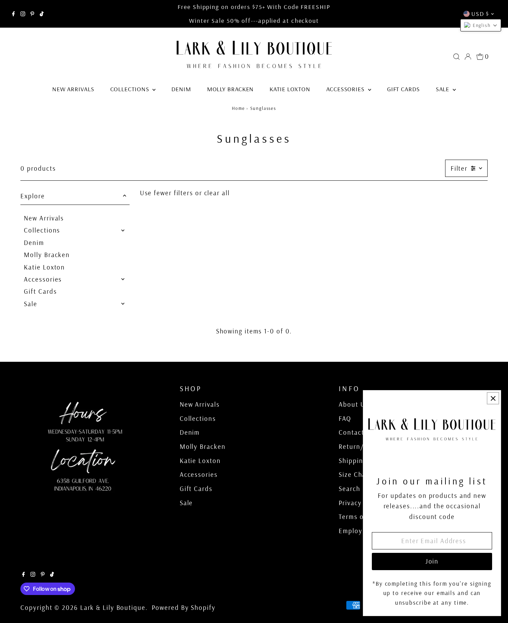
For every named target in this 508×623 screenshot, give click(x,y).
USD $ (480, 14)
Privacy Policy (361, 503)
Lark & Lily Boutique (112, 607)
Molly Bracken (230, 89)
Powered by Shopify (183, 607)
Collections (130, 89)
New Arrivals (73, 89)
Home (238, 108)
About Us (353, 404)
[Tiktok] (41, 14)
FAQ (345, 418)
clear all (217, 193)
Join (432, 561)
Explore (32, 196)
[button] (481, 25)
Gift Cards (403, 89)
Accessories (346, 89)
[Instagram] (23, 14)
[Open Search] (456, 57)
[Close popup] (493, 398)
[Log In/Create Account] (468, 57)
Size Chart (355, 474)
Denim (181, 89)
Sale (443, 89)
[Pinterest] (32, 14)
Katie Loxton (290, 89)
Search (349, 488)
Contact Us (356, 432)
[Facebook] (13, 14)
